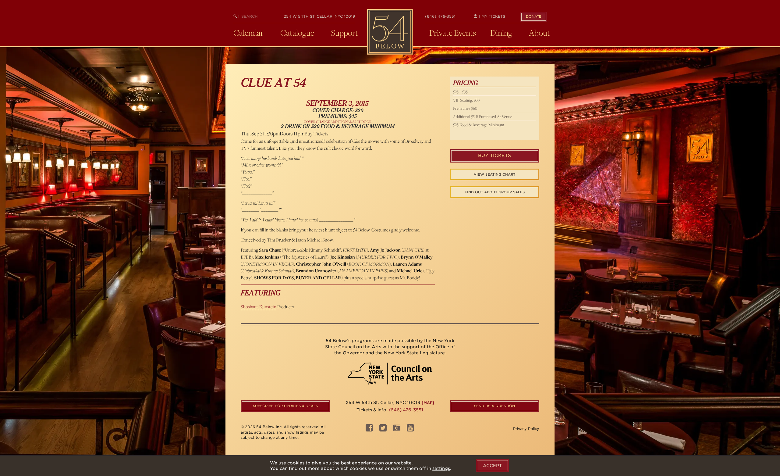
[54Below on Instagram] (396, 429)
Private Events (452, 33)
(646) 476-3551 (440, 16)
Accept (492, 465)
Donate (533, 16)
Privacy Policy (526, 428)
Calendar (248, 33)
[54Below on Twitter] (383, 429)
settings (441, 468)
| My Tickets (491, 16)
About (539, 33)
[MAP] (428, 402)
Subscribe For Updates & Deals (285, 406)
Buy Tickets (316, 133)
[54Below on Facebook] (369, 429)
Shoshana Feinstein (258, 306)
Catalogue (297, 33)
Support (344, 33)
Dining (501, 33)
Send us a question (494, 406)
